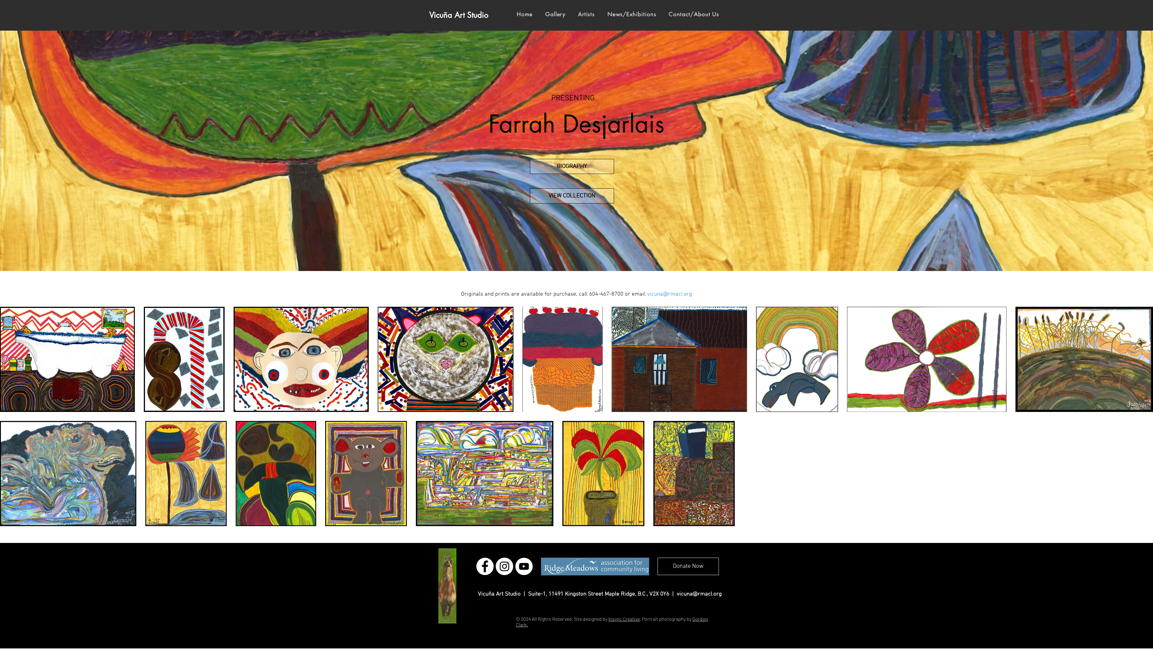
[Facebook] (485, 566)
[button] (586, 14)
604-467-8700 (606, 294)
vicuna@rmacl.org (699, 594)
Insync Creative (624, 619)
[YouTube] (524, 566)
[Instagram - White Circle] (504, 566)
